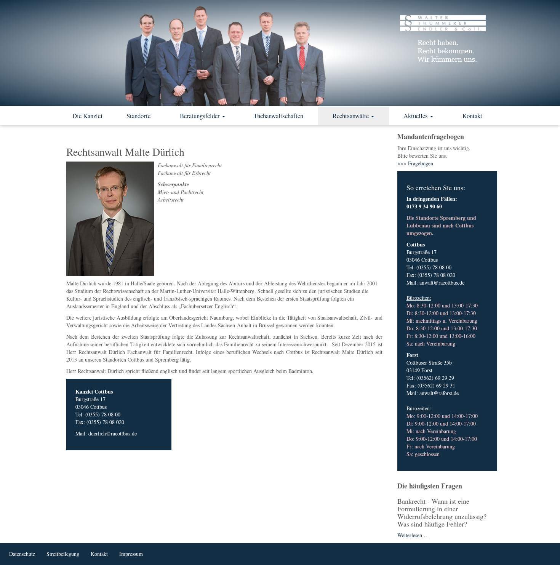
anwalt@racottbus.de (441, 282)
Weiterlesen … (413, 535)
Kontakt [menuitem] (99, 553)
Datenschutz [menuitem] (22, 553)
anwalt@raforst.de (439, 393)
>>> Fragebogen (415, 163)
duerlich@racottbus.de (112, 433)
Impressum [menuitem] (131, 553)
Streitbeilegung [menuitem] (62, 553)
